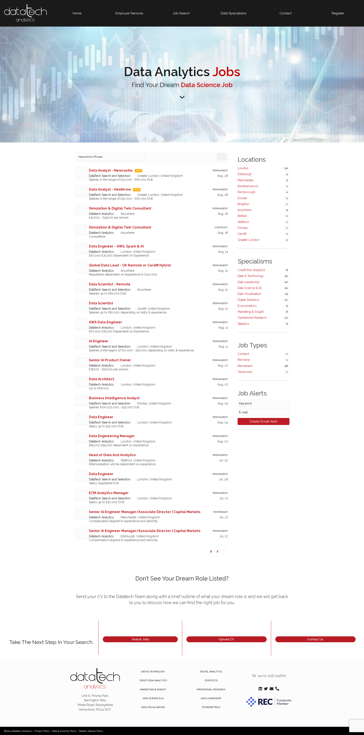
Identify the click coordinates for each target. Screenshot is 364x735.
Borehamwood (248, 186)
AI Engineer (98, 341)
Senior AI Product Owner (110, 360)
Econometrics (247, 306)
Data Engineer (101, 417)
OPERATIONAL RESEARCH (211, 689)
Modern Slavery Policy (91, 731)
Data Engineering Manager (112, 436)
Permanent (245, 366)
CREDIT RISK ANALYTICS (153, 680)
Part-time (244, 359)
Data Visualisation (249, 294)
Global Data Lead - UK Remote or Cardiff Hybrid (130, 265)
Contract (243, 354)
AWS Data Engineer (105, 322)
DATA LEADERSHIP (211, 698)
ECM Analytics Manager (109, 493)
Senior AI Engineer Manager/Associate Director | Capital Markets (145, 512)
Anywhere (244, 210)
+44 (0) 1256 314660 (271, 676)
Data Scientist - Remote (109, 284)
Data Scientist (101, 303)
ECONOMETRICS (211, 707)
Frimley (243, 228)
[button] (140, 639)
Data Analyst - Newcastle (110, 170)
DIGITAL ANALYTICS (211, 671)
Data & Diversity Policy (64, 731)
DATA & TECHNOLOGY (153, 671)
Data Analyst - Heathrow (110, 189)
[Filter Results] (222, 156)
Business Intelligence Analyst (114, 398)
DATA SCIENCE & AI (153, 698)
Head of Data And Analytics (112, 455)
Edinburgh (245, 174)
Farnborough (246, 192)
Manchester (245, 180)
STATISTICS (211, 680)
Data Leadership (249, 282)
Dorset (242, 198)
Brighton (243, 204)
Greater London (248, 240)
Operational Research (252, 317)
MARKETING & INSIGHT (153, 689)
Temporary (245, 372)
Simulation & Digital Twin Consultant (120, 208)
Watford (243, 222)
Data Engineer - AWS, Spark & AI (116, 246)
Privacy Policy (42, 731)
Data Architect (101, 379)
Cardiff (242, 233)
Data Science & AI (249, 288)
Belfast (242, 216)
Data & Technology (251, 276)
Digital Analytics (248, 299)
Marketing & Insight (251, 311)
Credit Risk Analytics (251, 270)
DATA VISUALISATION (153, 707)
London (243, 168)
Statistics (243, 323)
